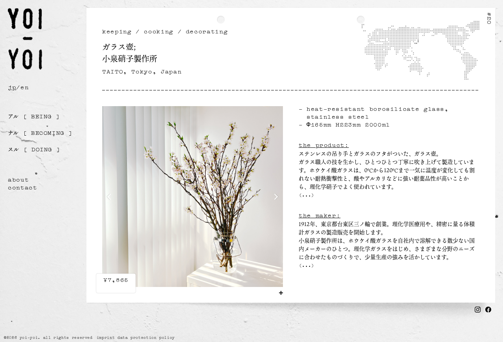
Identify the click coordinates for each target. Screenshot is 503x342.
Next (275, 197)
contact (22, 187)
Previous (110, 197)
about (18, 179)
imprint (106, 337)
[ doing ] (34, 149)
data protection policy (146, 337)
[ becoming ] (40, 132)
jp (12, 86)
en (24, 86)
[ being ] (34, 116)
